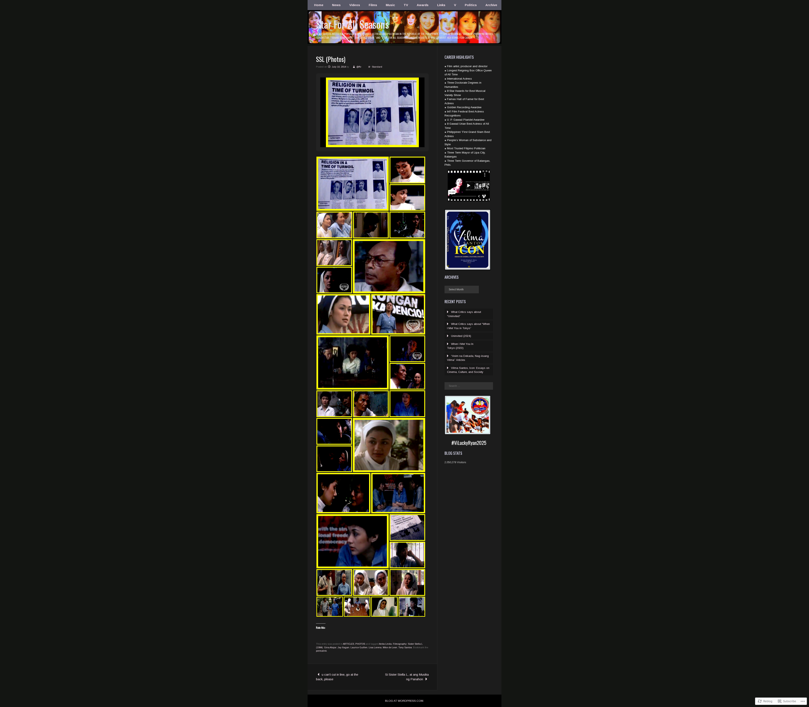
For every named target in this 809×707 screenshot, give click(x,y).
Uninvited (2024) (461, 335)
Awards (423, 5)
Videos (354, 5)
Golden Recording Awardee (464, 107)
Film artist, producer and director (467, 66)
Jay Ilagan (343, 647)
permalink (321, 651)
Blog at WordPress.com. (404, 700)
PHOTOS (360, 644)
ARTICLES (348, 644)
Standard (377, 66)
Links (441, 5)
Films (373, 5)
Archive (491, 5)
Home (318, 5)
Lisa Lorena (375, 647)
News (336, 5)
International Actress (459, 78)
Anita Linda (385, 644)
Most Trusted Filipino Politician (466, 148)
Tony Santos (405, 647)
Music (390, 5)
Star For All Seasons (352, 24)
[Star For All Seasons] (404, 43)
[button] (363, 136)
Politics (471, 5)
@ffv (358, 66)
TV (406, 5)
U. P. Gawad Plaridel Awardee (465, 119)
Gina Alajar (330, 647)
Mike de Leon (390, 647)
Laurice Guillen (359, 647)
